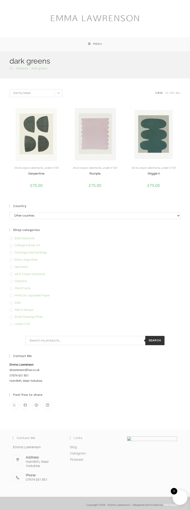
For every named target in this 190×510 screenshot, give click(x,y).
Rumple (95, 173)
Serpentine (36, 173)
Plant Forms (23, 288)
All (178, 92)
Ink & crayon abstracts (28, 167)
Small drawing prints (28, 316)
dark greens (39, 68)
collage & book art (27, 245)
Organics (21, 281)
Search (155, 340)
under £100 (51, 167)
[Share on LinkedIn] (47, 405)
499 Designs (171, 505)
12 (166, 92)
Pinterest (76, 459)
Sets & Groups (24, 310)
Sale (18, 302)
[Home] (11, 68)
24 (172, 92)
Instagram (78, 453)
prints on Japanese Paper (32, 295)
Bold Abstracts (25, 238)
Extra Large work (26, 259)
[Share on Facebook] (25, 405)
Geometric (21, 267)
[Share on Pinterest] (36, 405)
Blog (73, 447)
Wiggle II (154, 173)
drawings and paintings (31, 252)
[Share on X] (14, 405)
